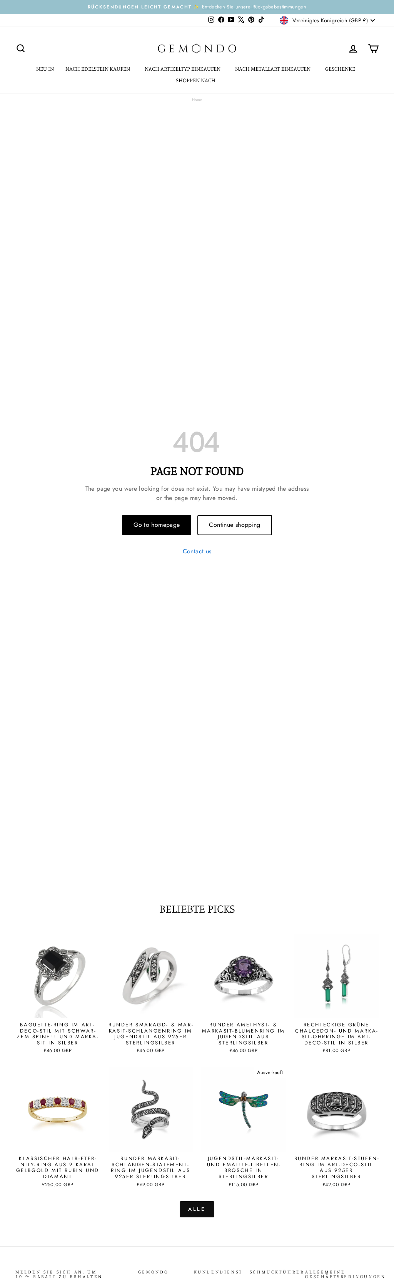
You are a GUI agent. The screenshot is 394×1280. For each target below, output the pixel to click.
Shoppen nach (196, 80)
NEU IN (45, 68)
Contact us (197, 552)
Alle (197, 1209)
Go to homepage (157, 524)
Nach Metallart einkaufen (273, 68)
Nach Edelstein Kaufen (98, 68)
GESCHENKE (340, 68)
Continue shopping (234, 524)
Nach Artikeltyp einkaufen (183, 68)
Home (197, 100)
